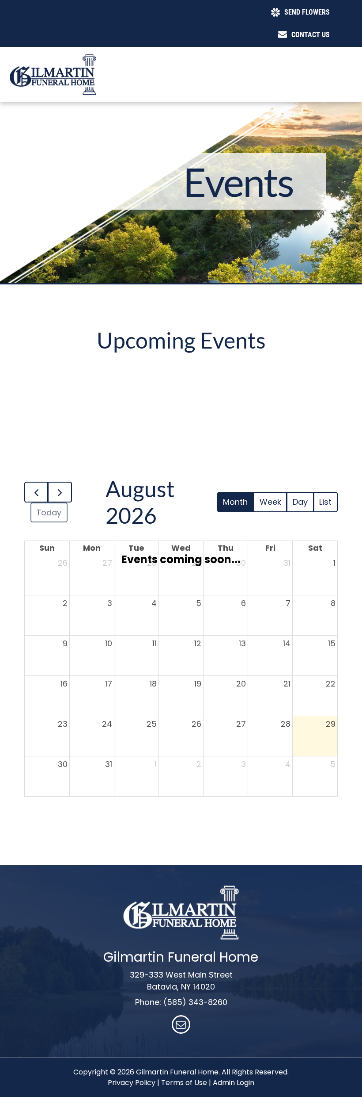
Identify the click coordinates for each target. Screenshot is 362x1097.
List (325, 501)
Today (48, 512)
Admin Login (233, 1083)
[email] (181, 1025)
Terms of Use (184, 1083)
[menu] (342, 37)
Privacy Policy (131, 1083)
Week (270, 501)
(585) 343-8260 (195, 1002)
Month (235, 501)
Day (300, 501)
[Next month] (60, 492)
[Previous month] (36, 492)
